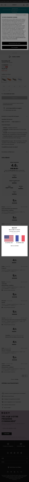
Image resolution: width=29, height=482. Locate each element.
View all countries (15, 245)
